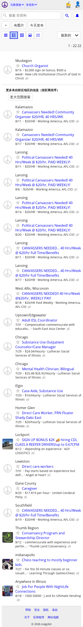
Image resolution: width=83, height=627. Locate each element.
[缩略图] (14, 35)
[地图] (38, 35)
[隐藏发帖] (27, 78)
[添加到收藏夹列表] (17, 65)
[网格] (22, 35)
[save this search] (77, 15)
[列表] (6, 35)
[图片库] (30, 35)
